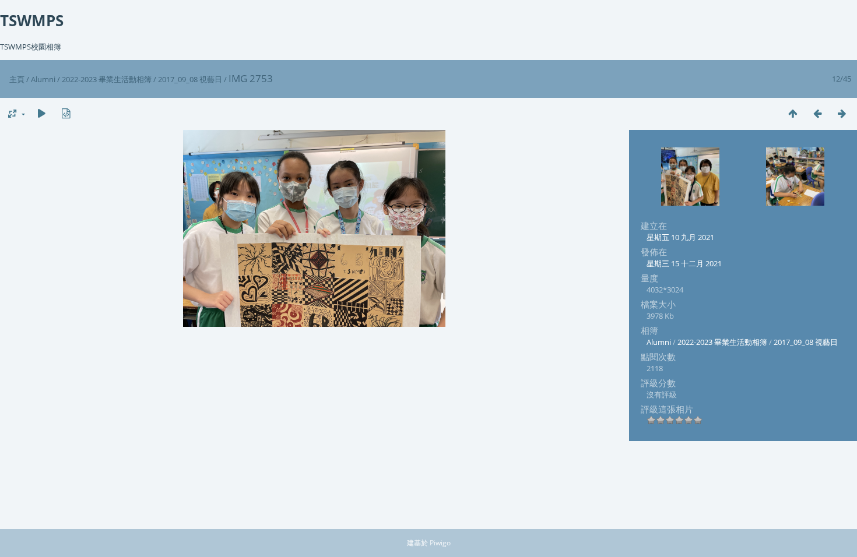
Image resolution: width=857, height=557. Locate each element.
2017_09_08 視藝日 (190, 79)
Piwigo (440, 543)
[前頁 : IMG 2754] (817, 113)
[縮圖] (793, 113)
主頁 (16, 79)
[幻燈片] (41, 113)
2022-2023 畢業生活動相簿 (107, 79)
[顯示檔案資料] (66, 113)
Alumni (43, 79)
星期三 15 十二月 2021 (684, 263)
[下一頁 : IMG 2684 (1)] (842, 113)
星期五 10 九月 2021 (680, 237)
